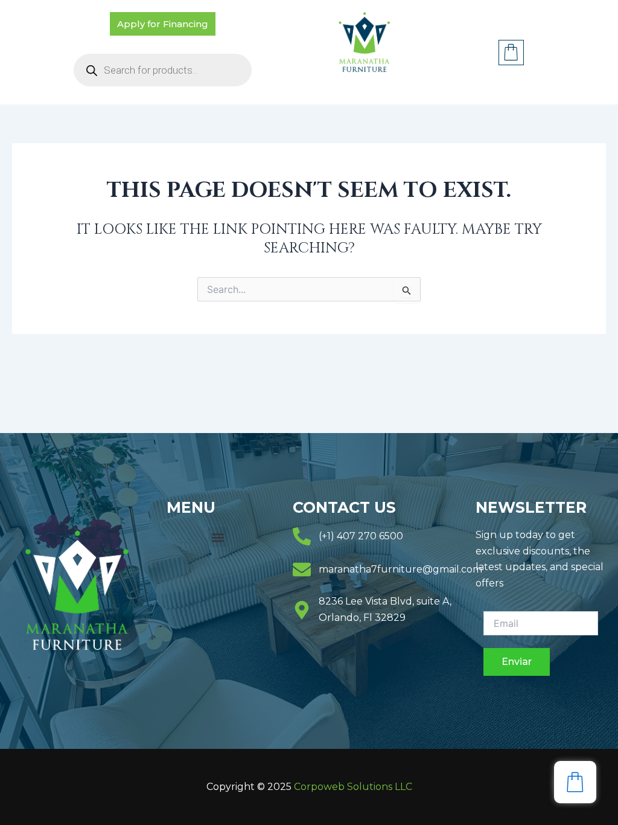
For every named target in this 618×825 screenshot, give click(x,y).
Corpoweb (353, 786)
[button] (218, 537)
